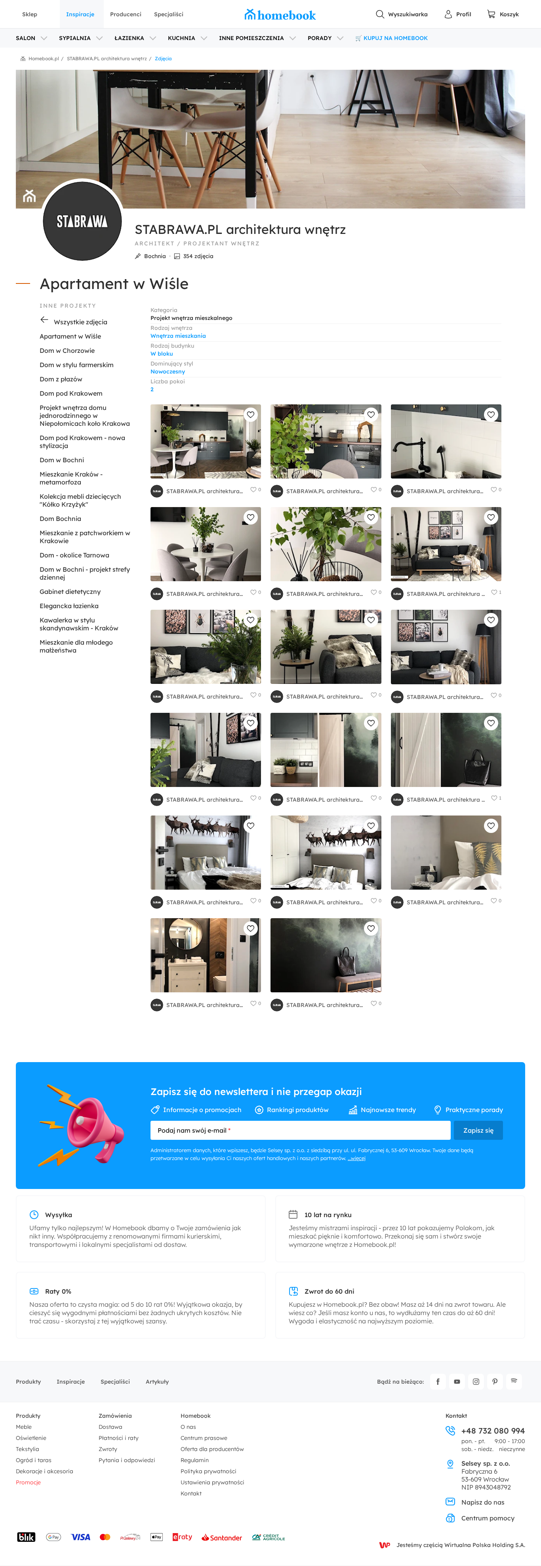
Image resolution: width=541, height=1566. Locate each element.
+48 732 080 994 (493, 1431)
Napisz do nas (483, 1502)
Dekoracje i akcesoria (44, 1471)
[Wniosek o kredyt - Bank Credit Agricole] (268, 1537)
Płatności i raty (119, 1438)
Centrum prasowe (204, 1438)
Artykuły (157, 1381)
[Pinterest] (495, 1382)
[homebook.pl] (280, 14)
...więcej (357, 1158)
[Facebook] (438, 1382)
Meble (24, 1426)
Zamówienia (115, 1415)
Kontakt (191, 1493)
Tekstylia (27, 1449)
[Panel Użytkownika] (457, 14)
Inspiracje (80, 14)
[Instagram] (476, 1382)
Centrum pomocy (487, 1518)
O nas (188, 1426)
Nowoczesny (167, 371)
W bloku (161, 353)
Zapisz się (478, 1130)
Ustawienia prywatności (212, 1482)
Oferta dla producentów (212, 1449)
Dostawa (110, 1426)
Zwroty (108, 1449)
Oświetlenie (31, 1438)
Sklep (29, 14)
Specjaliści (168, 14)
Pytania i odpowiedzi (127, 1460)
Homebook (196, 1415)
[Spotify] (514, 1382)
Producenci (125, 14)
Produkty (28, 1381)
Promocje (28, 1482)
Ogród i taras (33, 1460)
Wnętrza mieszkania (178, 335)
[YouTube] (457, 1382)
